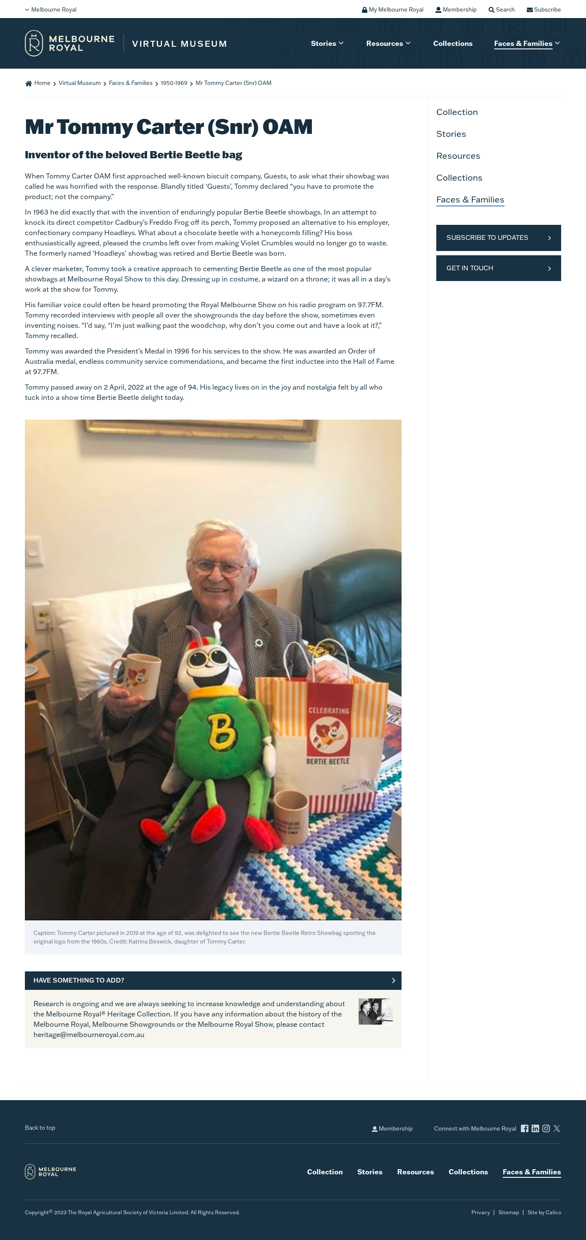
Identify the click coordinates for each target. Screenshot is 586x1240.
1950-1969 (174, 82)
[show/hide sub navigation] (344, 43)
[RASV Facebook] (524, 1129)
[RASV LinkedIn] (535, 1129)
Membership (395, 1128)
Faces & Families (523, 43)
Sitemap (508, 1212)
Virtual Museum (80, 82)
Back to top (40, 1127)
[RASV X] (557, 1129)
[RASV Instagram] (546, 1129)
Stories (323, 43)
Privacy (480, 1212)
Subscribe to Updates (488, 237)
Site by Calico (544, 1212)
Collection (457, 111)
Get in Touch (470, 268)
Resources (384, 43)
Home (42, 82)
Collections (453, 43)
